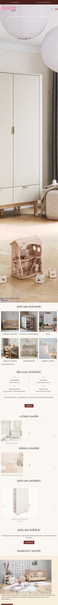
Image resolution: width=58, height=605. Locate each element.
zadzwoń (29, 406)
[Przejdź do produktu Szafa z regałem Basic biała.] (20, 502)
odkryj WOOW (29, 542)
